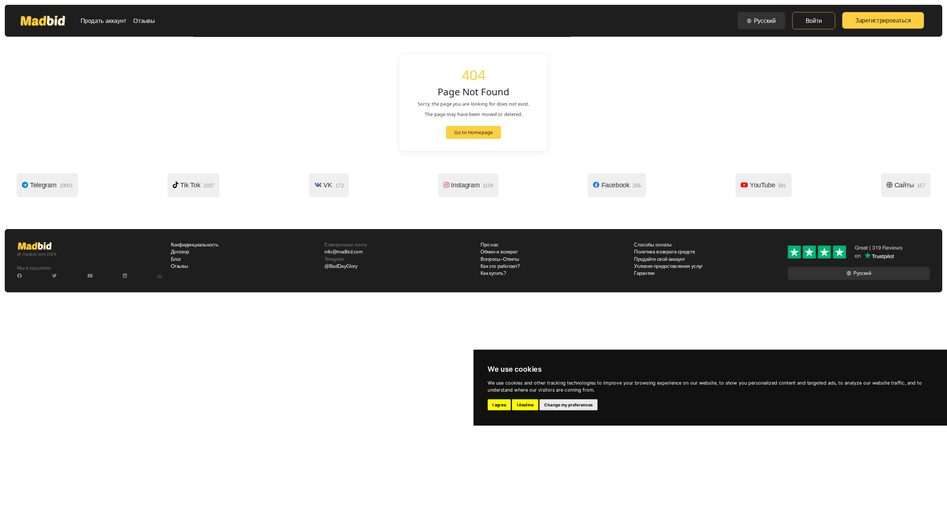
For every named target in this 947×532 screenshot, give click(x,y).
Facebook (620, 185)
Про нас (489, 245)
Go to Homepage (473, 132)
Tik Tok (196, 185)
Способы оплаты (653, 245)
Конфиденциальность (195, 245)
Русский (765, 20)
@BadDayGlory (341, 266)
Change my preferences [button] (568, 404)
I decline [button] (525, 404)
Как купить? (493, 273)
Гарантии (644, 273)
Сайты (909, 185)
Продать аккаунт (103, 20)
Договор (180, 252)
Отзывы (144, 20)
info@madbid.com (343, 252)
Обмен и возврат (499, 252)
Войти (814, 20)
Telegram (50, 185)
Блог (176, 259)
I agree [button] (499, 404)
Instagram (471, 185)
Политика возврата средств (664, 252)
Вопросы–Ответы (500, 259)
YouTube (767, 185)
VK (333, 185)
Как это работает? (500, 266)
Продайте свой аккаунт (659, 259)
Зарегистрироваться (883, 20)
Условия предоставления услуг (668, 266)
